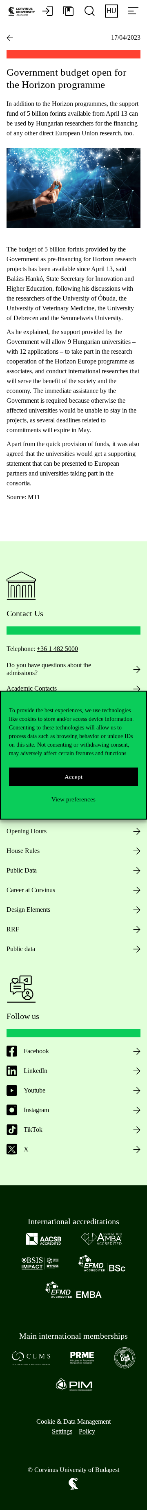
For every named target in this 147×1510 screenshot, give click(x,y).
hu (111, 10)
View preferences (73, 799)
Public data (21, 948)
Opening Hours (27, 831)
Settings (62, 1431)
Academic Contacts (32, 688)
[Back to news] (10, 37)
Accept (73, 777)
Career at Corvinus (31, 889)
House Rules (23, 850)
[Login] (47, 11)
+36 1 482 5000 (57, 648)
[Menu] (133, 11)
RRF (13, 929)
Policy (87, 1431)
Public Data (22, 870)
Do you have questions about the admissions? (49, 669)
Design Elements (28, 909)
